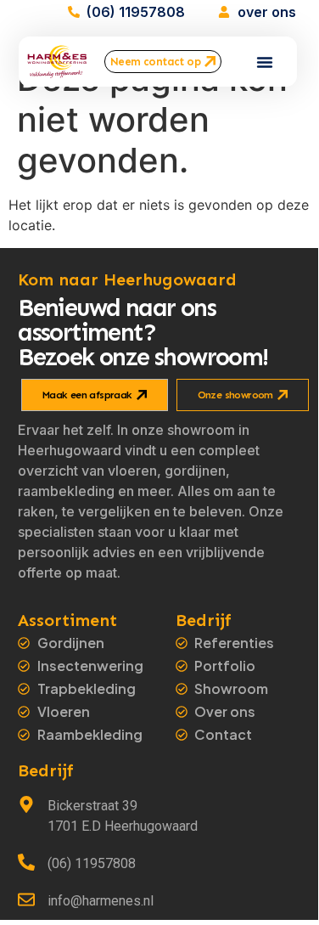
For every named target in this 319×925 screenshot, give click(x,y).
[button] (264, 62)
